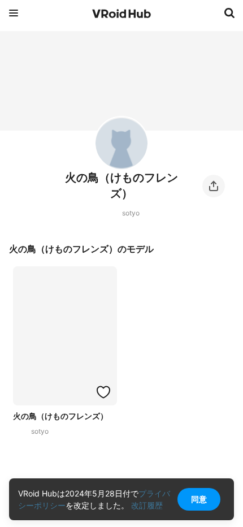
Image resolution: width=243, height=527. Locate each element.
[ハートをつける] (103, 392)
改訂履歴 (147, 505)
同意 (199, 499)
